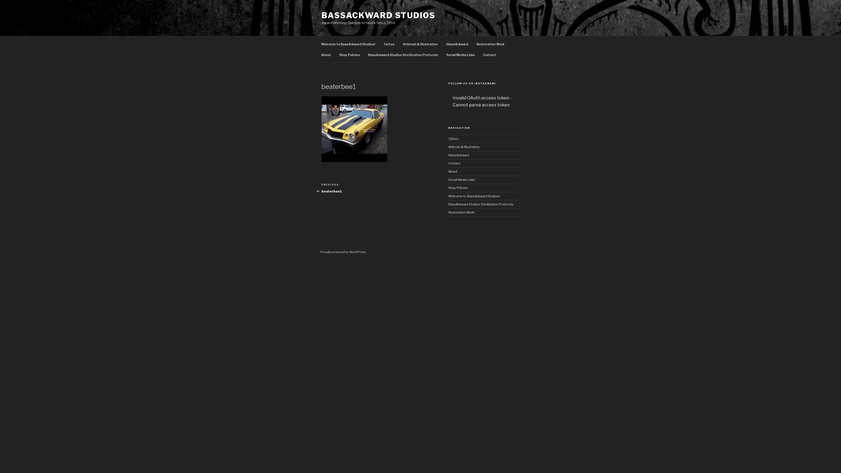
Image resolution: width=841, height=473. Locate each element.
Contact (489, 55)
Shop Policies (349, 55)
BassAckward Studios (378, 15)
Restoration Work (490, 44)
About (326, 55)
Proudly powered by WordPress (343, 252)
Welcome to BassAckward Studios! (348, 44)
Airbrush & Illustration (420, 44)
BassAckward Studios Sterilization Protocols (403, 55)
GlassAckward (457, 44)
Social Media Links (460, 55)
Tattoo (388, 44)
